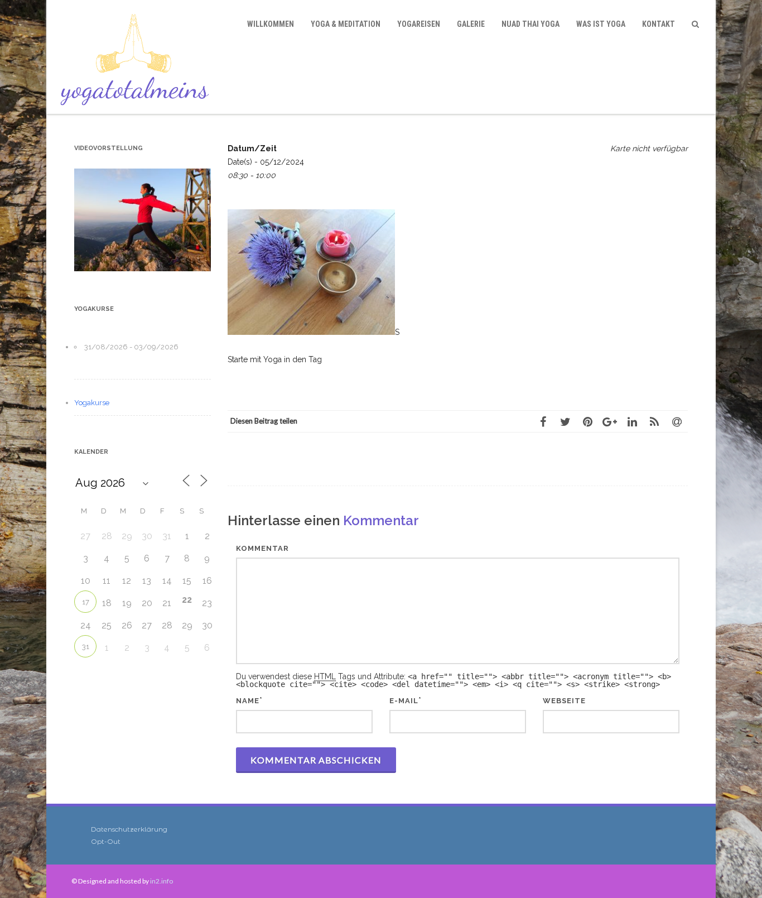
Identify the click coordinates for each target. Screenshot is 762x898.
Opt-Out (105, 841)
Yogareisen (418, 24)
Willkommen (270, 24)
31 (85, 646)
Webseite (564, 700)
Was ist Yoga (600, 24)
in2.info (161, 881)
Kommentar (262, 548)
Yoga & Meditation (345, 24)
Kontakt (658, 24)
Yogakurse (91, 402)
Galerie (471, 24)
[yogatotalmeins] (137, 57)
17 (85, 602)
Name (247, 700)
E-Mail (403, 700)
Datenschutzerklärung (129, 829)
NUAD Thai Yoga (530, 24)
